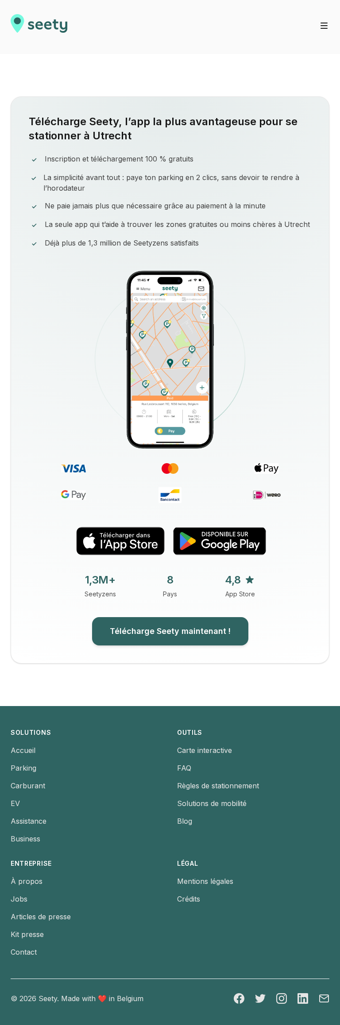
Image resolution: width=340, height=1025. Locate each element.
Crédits (188, 898)
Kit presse (27, 934)
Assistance (28, 821)
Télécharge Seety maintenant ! (170, 631)
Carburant (28, 785)
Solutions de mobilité (212, 803)
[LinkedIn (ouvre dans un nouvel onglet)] (303, 998)
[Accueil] (39, 27)
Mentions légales (205, 881)
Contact (24, 952)
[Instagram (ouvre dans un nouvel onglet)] (281, 998)
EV (15, 803)
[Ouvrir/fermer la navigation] (324, 26)
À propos (26, 881)
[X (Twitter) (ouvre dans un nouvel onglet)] (260, 998)
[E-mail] (324, 998)
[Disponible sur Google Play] (219, 541)
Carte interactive (204, 750)
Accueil (23, 750)
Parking (23, 768)
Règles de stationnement (218, 785)
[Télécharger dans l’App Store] (120, 541)
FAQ (184, 768)
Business (25, 838)
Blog (184, 821)
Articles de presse (41, 916)
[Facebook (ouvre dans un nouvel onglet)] (239, 998)
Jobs (19, 898)
